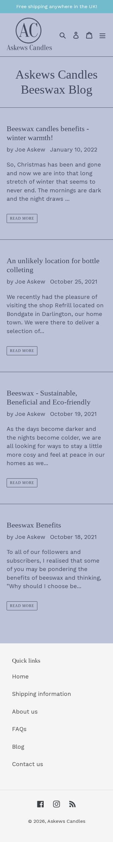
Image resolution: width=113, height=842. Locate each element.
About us (25, 711)
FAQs (19, 729)
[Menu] (102, 35)
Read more (22, 218)
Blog (18, 746)
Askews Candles (66, 821)
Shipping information (41, 693)
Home (20, 676)
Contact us (27, 764)
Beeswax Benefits (34, 525)
